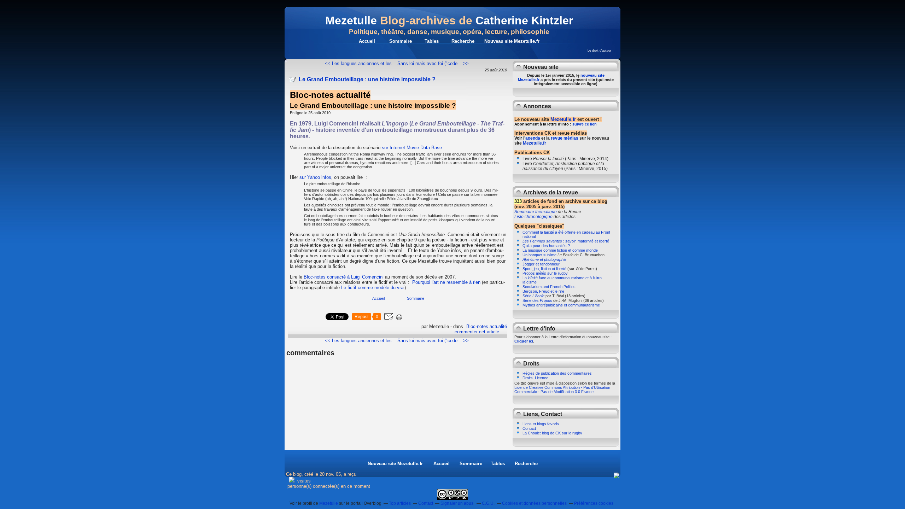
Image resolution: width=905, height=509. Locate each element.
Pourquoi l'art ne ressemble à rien (446, 282)
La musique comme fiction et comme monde (560, 250)
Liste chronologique (533, 216)
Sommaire (400, 41)
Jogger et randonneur (541, 264)
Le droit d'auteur (599, 50)
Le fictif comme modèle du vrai (372, 287)
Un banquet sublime (539, 255)
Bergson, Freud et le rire (543, 291)
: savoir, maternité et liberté (565, 241)
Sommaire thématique (535, 211)
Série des (537, 300)
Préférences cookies (593, 503)
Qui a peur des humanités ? (546, 246)
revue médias (564, 138)
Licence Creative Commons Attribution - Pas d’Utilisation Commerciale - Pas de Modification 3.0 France (562, 389)
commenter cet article (478, 331)
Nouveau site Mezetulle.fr (511, 41)
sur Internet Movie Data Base (412, 147)
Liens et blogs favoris (540, 424)
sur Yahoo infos (315, 177)
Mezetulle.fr (563, 119)
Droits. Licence (535, 378)
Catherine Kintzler (524, 20)
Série (533, 296)
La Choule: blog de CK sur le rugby (552, 433)
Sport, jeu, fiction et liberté (544, 269)
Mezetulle (351, 20)
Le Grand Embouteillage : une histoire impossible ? (367, 79)
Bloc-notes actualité (486, 326)
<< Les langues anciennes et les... (360, 63)
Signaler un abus (457, 503)
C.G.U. (488, 503)
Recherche (462, 41)
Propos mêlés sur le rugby (545, 273)
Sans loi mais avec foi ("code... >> (433, 63)
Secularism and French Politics (549, 287)
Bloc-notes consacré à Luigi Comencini (344, 277)
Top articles (400, 503)
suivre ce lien (584, 124)
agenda (532, 138)
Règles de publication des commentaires (557, 373)
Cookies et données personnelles (534, 503)
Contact (529, 428)
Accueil (367, 41)
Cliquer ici (523, 341)
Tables (432, 41)
